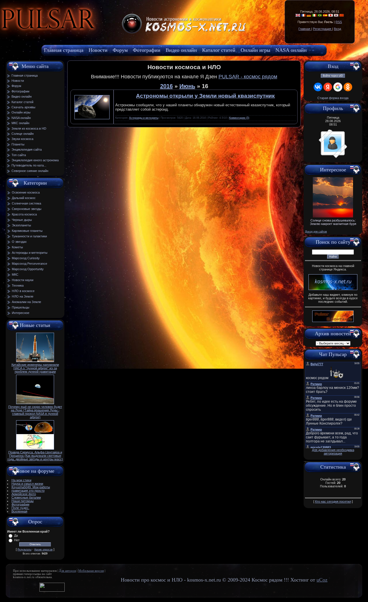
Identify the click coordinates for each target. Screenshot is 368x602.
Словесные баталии (26, 497)
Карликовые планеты (27, 230)
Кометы (17, 247)
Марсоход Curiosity (26, 258)
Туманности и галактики (29, 236)
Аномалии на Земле (26, 302)
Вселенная (19, 511)
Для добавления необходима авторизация (333, 451)
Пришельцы (20, 307)
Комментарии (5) (239, 117)
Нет (17, 540)
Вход (337, 29)
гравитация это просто (28, 490)
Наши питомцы (23, 501)
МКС (15, 274)
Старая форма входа (332, 98)
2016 (166, 86)
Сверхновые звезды (26, 209)
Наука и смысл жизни (27, 483)
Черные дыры (22, 220)
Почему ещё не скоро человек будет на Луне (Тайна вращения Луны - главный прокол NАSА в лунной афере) (35, 412)
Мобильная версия (91, 570)
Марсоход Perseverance (29, 263)
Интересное (20, 313)
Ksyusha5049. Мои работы (31, 487)
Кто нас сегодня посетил (333, 501)
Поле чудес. (20, 508)
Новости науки (22, 280)
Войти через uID (333, 75)
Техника (18, 285)
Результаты (24, 549)
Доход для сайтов (316, 231)
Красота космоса (24, 214)
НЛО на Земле (22, 296)
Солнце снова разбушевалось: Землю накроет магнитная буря (333, 222)
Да (16, 535)
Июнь (187, 86)
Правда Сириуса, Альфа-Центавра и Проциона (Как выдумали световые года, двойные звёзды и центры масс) (35, 455)
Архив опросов (43, 549)
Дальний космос (24, 198)
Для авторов (67, 570)
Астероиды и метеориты (29, 252)
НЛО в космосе (23, 291)
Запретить (99, 33)
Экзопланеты (21, 225)
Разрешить (131, 33)
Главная (304, 29)
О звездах (19, 241)
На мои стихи (21, 480)
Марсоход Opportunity (28, 269)
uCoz (322, 580)
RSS (339, 22)
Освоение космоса (26, 192)
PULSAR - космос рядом (247, 76)
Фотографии (20, 504)
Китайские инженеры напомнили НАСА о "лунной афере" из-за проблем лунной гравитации (35, 368)
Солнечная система (26, 203)
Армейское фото (24, 494)
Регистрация (322, 29)
